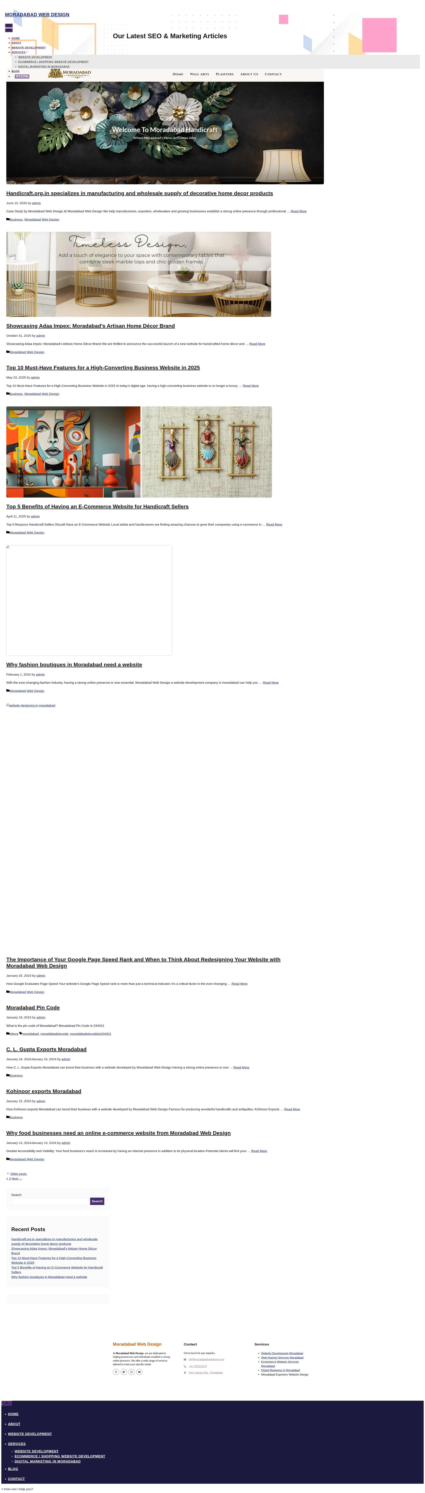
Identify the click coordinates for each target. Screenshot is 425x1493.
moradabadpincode (54, 1034)
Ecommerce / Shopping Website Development (53, 61)
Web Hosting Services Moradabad (282, 1357)
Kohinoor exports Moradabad (43, 1091)
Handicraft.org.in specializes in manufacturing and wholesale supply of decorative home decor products (139, 193)
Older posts (18, 1174)
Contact (22, 76)
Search (16, 1195)
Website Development (29, 47)
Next (17, 1178)
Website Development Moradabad (282, 1353)
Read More (299, 211)
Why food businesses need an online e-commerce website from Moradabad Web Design (118, 1133)
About (16, 42)
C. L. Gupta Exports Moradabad (46, 1049)
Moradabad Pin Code (33, 1008)
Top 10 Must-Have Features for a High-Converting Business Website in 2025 (103, 368)
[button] (17, 1489)
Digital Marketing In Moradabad (44, 66)
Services (19, 52)
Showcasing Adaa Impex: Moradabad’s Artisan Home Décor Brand (90, 326)
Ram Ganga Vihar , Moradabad (206, 1372)
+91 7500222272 (198, 1366)
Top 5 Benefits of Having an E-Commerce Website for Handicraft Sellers (97, 506)
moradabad (30, 1034)
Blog (16, 71)
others (13, 1034)
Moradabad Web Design (37, 14)
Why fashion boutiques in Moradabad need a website (74, 665)
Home (16, 38)
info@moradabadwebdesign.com (206, 1359)
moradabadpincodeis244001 (90, 1034)
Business (16, 219)
